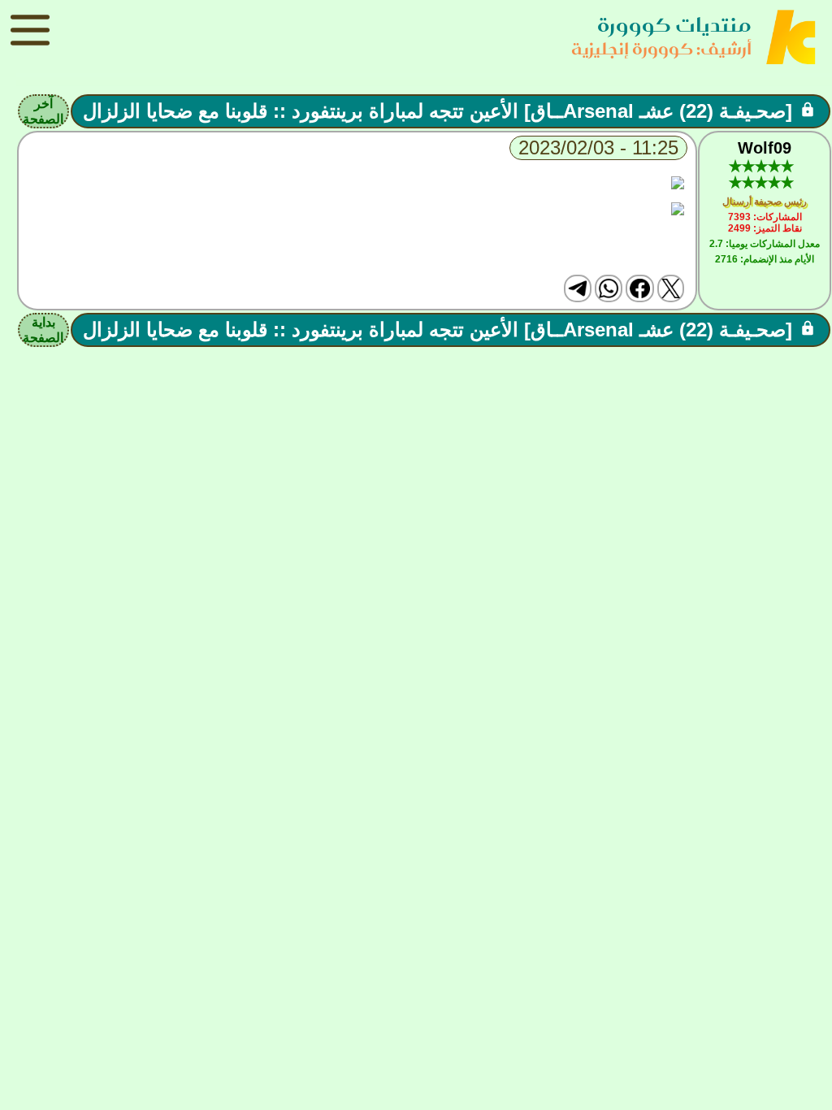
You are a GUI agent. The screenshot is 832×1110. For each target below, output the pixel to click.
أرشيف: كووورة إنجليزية (661, 48)
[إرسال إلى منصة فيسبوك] (639, 288)
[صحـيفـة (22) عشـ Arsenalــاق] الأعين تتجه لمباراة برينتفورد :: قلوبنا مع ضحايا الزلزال (437, 111)
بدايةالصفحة (43, 330)
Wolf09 (764, 148)
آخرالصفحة (43, 111)
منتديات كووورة (674, 25)
